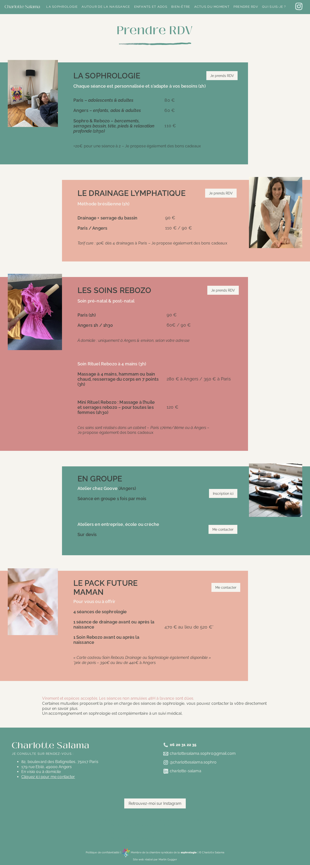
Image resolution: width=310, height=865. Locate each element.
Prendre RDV (245, 6)
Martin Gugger (168, 859)
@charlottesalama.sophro (193, 762)
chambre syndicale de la (173, 852)
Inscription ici (223, 493)
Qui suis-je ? (274, 6)
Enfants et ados (150, 6)
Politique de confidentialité (102, 852)
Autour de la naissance (106, 6)
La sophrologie (62, 6)
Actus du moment (212, 6)
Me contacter (222, 529)
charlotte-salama (185, 771)
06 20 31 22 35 (183, 744)
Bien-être (180, 6)
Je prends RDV (222, 76)
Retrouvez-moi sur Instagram (155, 803)
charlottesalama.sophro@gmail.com (203, 753)
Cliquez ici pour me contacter (48, 776)
